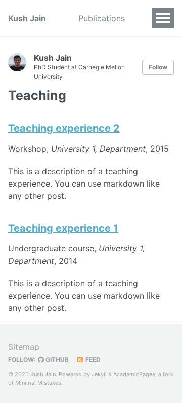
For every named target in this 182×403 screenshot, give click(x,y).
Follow (158, 67)
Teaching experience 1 (63, 228)
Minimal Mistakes (38, 382)
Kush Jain (27, 18)
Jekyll (99, 374)
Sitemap (23, 347)
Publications (101, 18)
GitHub (56, 359)
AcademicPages (134, 374)
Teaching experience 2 (64, 128)
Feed (92, 359)
